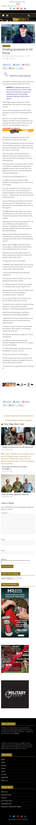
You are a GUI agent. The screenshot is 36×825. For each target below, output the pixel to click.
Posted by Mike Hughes (18, 56)
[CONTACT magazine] (3, 15)
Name (3, 540)
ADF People (6, 46)
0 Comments (11, 58)
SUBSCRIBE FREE (6, 804)
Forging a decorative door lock (11, 6)
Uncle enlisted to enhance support (19, 420)
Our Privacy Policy (6, 801)
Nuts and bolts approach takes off (15, 494)
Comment (4, 513)
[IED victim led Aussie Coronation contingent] (18, 454)
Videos (3, 771)
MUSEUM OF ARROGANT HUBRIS (11, 807)
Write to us (4, 780)
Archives (3, 774)
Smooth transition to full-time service (17, 416)
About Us (4, 798)
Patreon (16, 733)
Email (3, 550)
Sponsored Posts (6, 795)
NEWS (3, 759)
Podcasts (4, 765)
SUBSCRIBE (4, 777)
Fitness (3, 768)
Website (3, 559)
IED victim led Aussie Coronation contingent (14, 468)
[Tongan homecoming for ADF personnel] (18, 428)
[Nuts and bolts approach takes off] (18, 476)
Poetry (3, 762)
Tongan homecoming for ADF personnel (17, 447)
